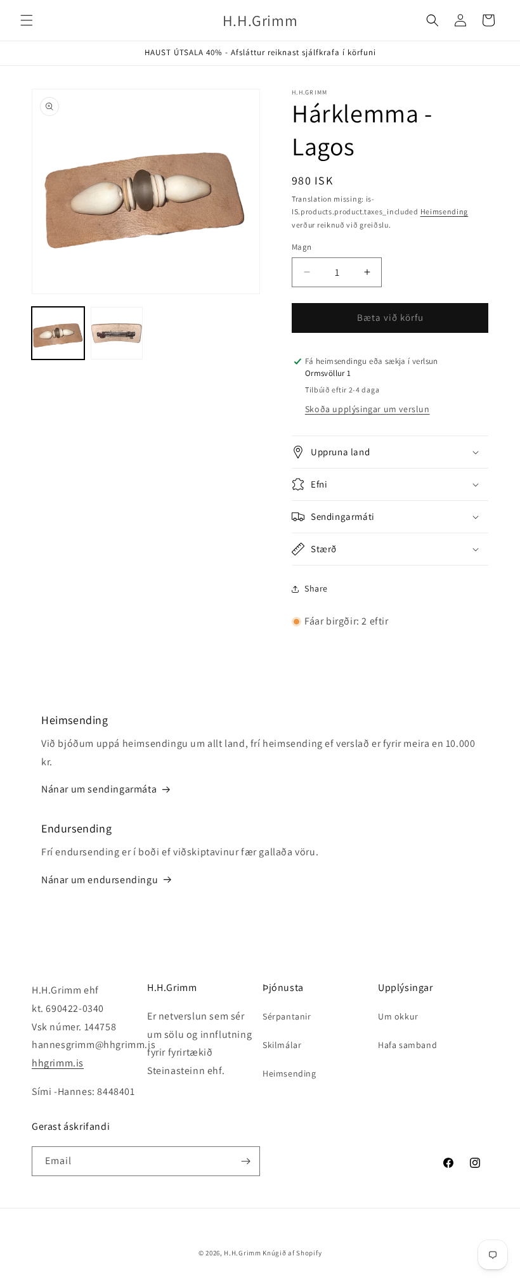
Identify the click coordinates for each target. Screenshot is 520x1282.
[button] (27, 20)
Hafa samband (407, 1045)
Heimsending (444, 211)
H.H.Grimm (242, 1252)
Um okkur (398, 1016)
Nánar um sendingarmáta (99, 789)
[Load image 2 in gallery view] (117, 333)
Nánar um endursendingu (99, 879)
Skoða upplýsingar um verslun (367, 409)
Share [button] (316, 588)
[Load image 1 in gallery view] (58, 333)
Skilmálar (282, 1045)
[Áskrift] (245, 1161)
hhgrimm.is (58, 1063)
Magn (302, 247)
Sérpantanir (287, 1016)
